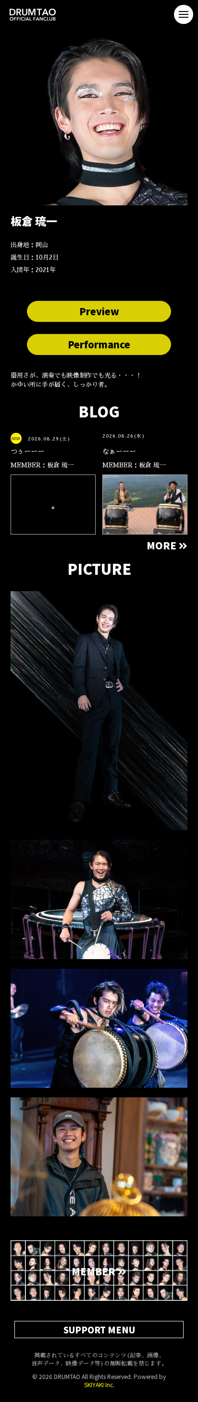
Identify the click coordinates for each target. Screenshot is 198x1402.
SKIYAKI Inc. (99, 1384)
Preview (99, 311)
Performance (99, 344)
